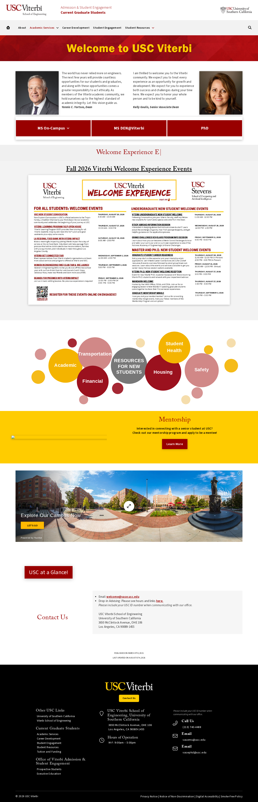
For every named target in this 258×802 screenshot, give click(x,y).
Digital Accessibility (207, 796)
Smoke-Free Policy (231, 796)
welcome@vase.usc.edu (122, 597)
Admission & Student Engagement (86, 10)
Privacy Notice (148, 796)
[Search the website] (250, 27)
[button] (8, 27)
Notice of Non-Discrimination (177, 796)
